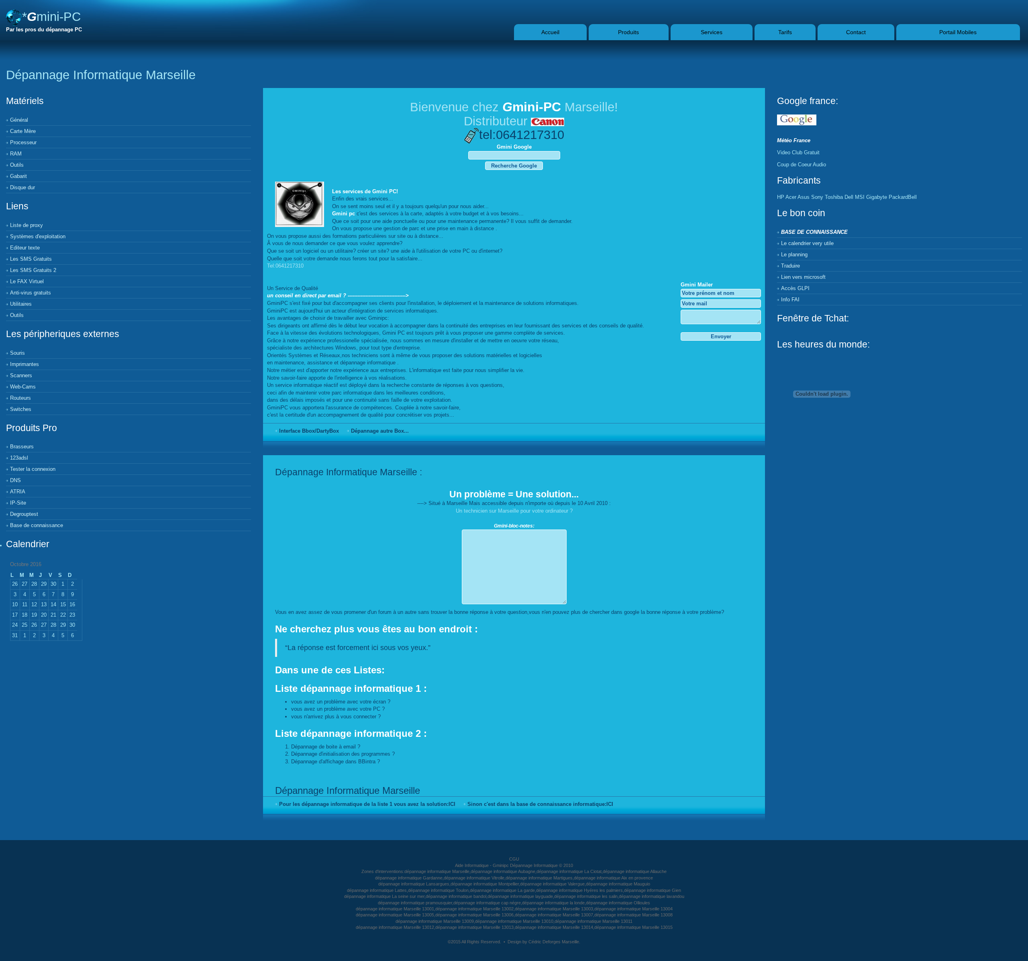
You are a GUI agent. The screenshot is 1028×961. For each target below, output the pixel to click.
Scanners (21, 375)
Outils (17, 165)
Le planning (794, 254)
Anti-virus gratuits (30, 293)
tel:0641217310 (521, 135)
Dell (848, 197)
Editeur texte (25, 248)
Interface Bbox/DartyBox (309, 431)
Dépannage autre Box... (380, 431)
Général (19, 120)
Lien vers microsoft (803, 277)
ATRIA (17, 492)
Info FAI (790, 299)
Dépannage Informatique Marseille (347, 790)
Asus (804, 197)
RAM (16, 154)
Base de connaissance (36, 525)
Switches (20, 409)
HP (780, 197)
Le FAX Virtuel (27, 281)
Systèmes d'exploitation (37, 236)
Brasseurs (22, 447)
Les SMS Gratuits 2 (33, 270)
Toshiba (834, 197)
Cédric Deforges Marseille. (554, 941)
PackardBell (903, 197)
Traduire (790, 266)
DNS (15, 480)
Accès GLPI (795, 288)
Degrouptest (24, 514)
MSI (860, 197)
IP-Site (18, 503)
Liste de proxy (26, 225)
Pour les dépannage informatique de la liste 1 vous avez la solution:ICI (367, 804)
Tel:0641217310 (285, 266)
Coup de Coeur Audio (801, 165)
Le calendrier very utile (807, 243)
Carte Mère (23, 131)
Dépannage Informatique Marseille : (348, 472)
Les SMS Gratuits (31, 259)
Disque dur (22, 187)
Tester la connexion (32, 469)
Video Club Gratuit (798, 152)
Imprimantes (24, 364)
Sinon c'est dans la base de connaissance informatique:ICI (540, 804)
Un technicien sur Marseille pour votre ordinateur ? (514, 511)
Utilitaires (21, 304)
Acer (790, 197)
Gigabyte (876, 197)
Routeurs (20, 398)
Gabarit (18, 176)
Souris (17, 353)
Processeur (23, 142)
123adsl (19, 458)
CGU (514, 859)
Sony (817, 197)
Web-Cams (23, 387)
